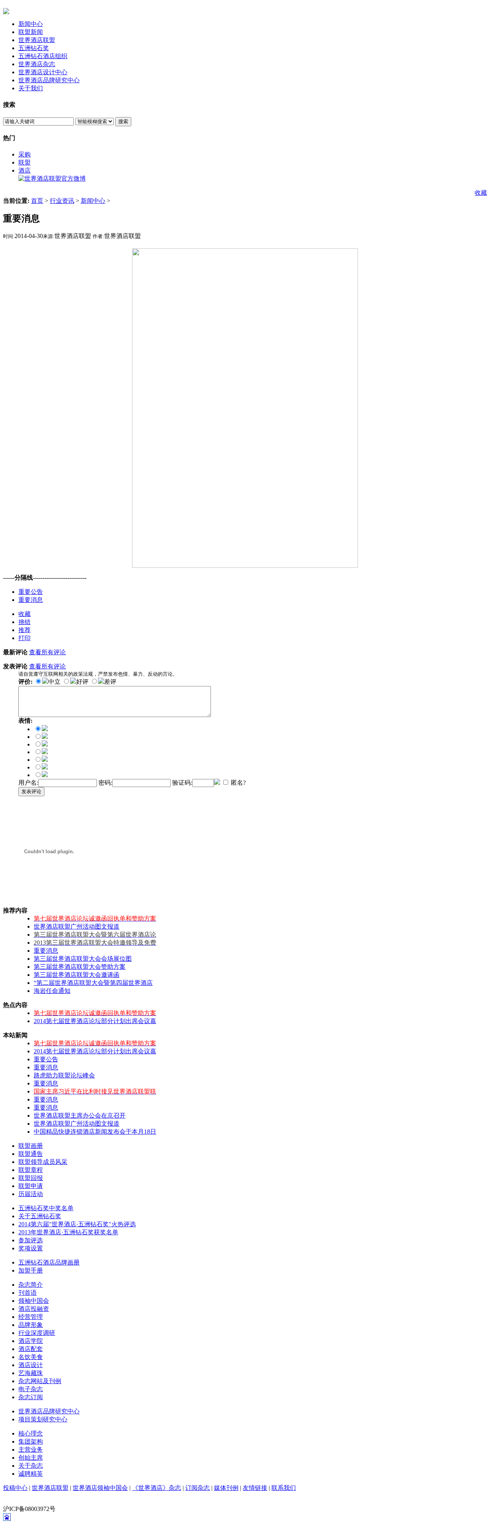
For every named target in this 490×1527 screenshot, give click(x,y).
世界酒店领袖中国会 (100, 1488)
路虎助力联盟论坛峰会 (64, 1075)
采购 (24, 154)
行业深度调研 (36, 1333)
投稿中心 (15, 1488)
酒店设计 (30, 1365)
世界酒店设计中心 (42, 72)
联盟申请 (30, 1186)
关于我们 (30, 88)
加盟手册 (30, 1270)
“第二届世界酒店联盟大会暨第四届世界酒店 (93, 982)
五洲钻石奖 (33, 48)
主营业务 (30, 1449)
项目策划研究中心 (42, 1419)
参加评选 (30, 1240)
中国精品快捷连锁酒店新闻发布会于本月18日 (95, 1131)
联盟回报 (30, 1178)
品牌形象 (30, 1325)
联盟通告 (30, 1154)
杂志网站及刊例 (39, 1381)
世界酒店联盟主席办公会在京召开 (80, 1115)
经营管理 (30, 1317)
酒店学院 (30, 1341)
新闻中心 (30, 24)
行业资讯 (62, 200)
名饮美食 (30, 1357)
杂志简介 (30, 1284)
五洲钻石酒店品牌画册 (49, 1262)
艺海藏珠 (30, 1373)
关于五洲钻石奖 (39, 1216)
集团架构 (30, 1441)
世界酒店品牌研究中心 (49, 80)
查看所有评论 (47, 652)
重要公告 (30, 591)
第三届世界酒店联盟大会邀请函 (76, 974)
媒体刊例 (226, 1488)
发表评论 (31, 791)
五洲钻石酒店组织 (42, 56)
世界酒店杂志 (36, 64)
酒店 (24, 170)
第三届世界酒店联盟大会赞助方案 (80, 966)
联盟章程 (30, 1170)
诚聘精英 (30, 1473)
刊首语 (27, 1292)
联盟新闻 (30, 32)
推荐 (24, 630)
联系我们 (283, 1488)
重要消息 (30, 599)
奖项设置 (30, 1248)
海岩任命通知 (52, 991)
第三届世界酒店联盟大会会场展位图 (83, 958)
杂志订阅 (30, 1397)
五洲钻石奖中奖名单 (46, 1208)
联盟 (24, 162)
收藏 (481, 192)
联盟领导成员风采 (42, 1162)
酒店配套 (30, 1349)
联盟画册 (30, 1145)
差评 (110, 681)
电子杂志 (30, 1389)
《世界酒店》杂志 (156, 1488)
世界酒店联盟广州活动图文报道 (76, 926)
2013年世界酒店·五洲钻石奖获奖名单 (68, 1232)
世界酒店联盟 (36, 40)
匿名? (237, 782)
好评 (82, 681)
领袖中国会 (33, 1300)
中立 (54, 681)
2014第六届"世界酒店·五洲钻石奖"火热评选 (77, 1224)
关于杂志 (30, 1465)
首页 (37, 200)
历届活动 (30, 1194)
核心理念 (30, 1433)
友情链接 (255, 1488)
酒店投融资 (33, 1308)
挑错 (24, 622)
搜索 (123, 121)
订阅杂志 (197, 1488)
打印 (24, 638)
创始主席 (30, 1457)
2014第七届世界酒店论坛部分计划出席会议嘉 (95, 1021)
